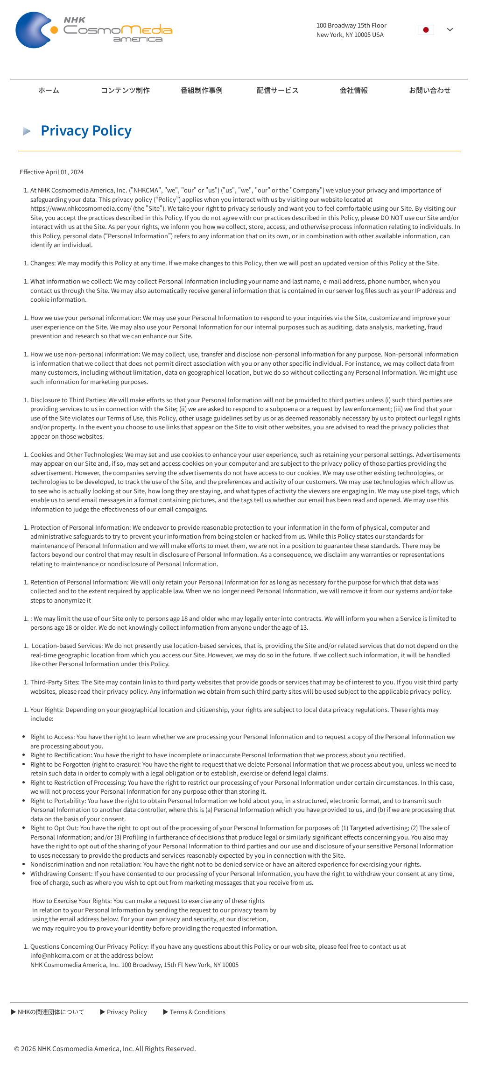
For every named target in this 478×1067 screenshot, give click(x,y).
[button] (125, 86)
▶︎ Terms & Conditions (193, 1011)
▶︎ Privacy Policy (123, 1011)
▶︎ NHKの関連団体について (47, 1011)
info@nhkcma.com (57, 955)
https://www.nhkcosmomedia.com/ (81, 208)
